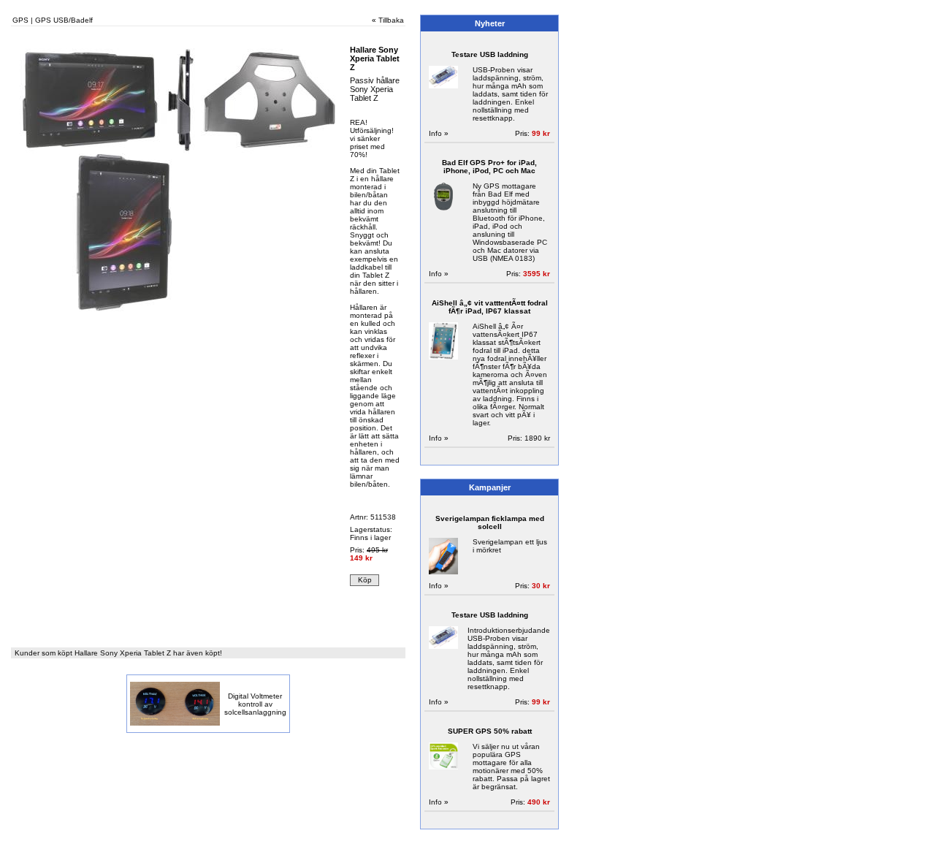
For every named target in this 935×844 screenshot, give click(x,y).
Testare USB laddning (489, 54)
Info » (439, 133)
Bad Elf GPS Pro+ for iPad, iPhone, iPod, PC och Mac (489, 167)
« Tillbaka (388, 20)
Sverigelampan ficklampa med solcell (489, 522)
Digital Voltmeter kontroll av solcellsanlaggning (255, 704)
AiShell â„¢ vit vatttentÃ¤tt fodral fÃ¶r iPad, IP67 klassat (490, 307)
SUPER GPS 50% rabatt (490, 731)
